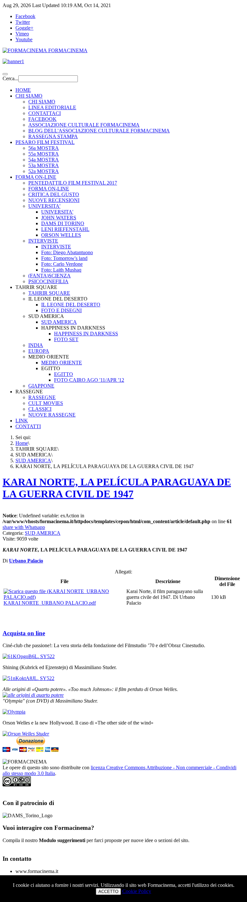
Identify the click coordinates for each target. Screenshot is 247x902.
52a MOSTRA (43, 171)
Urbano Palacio (26, 560)
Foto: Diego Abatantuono (67, 252)
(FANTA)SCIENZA (49, 275)
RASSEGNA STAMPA (53, 136)
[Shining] (28, 678)
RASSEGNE (42, 397)
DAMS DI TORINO (62, 223)
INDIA (35, 345)
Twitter (22, 22)
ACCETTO (108, 891)
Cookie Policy (136, 891)
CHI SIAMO (28, 96)
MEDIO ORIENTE (61, 362)
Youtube (23, 39)
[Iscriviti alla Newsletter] (123, 61)
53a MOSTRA (43, 165)
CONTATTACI (44, 113)
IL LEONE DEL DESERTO (70, 304)
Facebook (25, 16)
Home (21, 443)
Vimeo (22, 33)
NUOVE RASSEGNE (52, 414)
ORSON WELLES (61, 235)
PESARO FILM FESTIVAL (45, 142)
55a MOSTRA (43, 154)
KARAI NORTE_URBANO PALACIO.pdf (50, 603)
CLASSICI (39, 409)
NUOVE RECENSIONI (53, 200)
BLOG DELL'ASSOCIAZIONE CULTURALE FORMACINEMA (99, 130)
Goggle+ (24, 28)
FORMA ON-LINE (35, 177)
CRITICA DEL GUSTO (53, 194)
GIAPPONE (41, 386)
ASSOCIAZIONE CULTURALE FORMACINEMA (84, 125)
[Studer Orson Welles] (26, 733)
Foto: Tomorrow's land (64, 258)
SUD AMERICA (59, 322)
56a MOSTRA (43, 148)
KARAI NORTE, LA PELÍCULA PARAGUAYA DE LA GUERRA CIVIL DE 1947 (117, 488)
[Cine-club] (29, 656)
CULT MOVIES (45, 403)
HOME (23, 90)
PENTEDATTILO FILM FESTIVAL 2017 (72, 183)
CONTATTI (28, 426)
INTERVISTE (43, 241)
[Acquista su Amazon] (33, 695)
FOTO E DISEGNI (61, 310)
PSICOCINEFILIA (48, 281)
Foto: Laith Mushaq (61, 270)
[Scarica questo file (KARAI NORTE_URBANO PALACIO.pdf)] (64, 597)
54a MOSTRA (43, 159)
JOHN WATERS (58, 217)
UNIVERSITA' (44, 206)
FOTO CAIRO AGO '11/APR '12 (89, 380)
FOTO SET (66, 339)
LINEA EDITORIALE (52, 107)
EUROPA (38, 351)
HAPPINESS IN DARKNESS (86, 333)
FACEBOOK (42, 119)
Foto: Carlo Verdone (62, 264)
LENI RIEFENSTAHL (65, 229)
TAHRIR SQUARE (49, 293)
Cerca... (10, 78)
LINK (21, 420)
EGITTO (63, 374)
